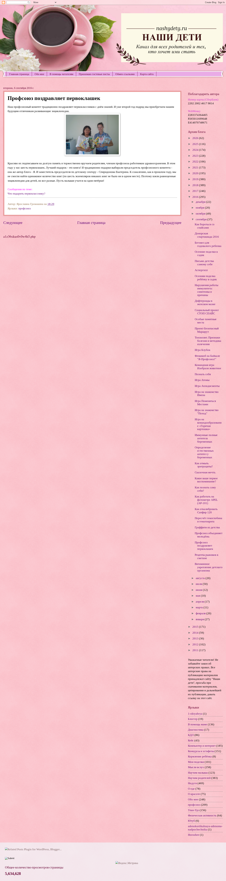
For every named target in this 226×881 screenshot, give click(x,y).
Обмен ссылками (125, 74)
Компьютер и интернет (202, 745)
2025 (195, 144)
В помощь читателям (61, 74)
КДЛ (191, 735)
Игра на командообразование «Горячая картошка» (208, 424)
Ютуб (191, 820)
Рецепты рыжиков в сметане (206, 556)
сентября (201, 219)
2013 (195, 638)
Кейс (191, 740)
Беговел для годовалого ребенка (208, 244)
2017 (195, 191)
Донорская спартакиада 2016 (207, 235)
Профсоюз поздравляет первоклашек (204, 546)
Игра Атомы (202, 380)
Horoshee (193, 834)
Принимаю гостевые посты (94, 74)
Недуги (192, 783)
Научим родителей (199, 778)
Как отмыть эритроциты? (204, 465)
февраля (201, 613)
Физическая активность (202, 815)
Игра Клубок (202, 350)
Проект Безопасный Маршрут (207, 330)
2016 (195, 196)
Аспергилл (201, 270)
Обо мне (39, 74)
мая (198, 595)
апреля (200, 601)
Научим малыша (198, 772)
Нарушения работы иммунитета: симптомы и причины (206, 290)
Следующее (12, 222)
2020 (195, 173)
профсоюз (24, 208)
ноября (200, 207)
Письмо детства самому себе (204, 262)
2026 (195, 138)
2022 (195, 161)
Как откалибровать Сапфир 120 (206, 511)
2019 (195, 179)
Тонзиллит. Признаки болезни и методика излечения (208, 341)
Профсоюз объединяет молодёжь (208, 535)
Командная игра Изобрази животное (208, 366)
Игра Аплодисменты (207, 386)
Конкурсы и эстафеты (201, 751)
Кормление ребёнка (200, 756)
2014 (195, 632)
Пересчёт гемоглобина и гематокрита (208, 520)
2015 (195, 626)
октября (201, 213)
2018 (195, 185)
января (200, 619)
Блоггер (193, 719)
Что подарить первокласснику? (26, 193)
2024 (195, 149)
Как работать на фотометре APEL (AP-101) (206, 500)
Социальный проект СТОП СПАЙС (207, 312)
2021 (195, 167)
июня (199, 589)
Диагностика (195, 729)
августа (200, 578)
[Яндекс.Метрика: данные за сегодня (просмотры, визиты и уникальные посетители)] (126, 863)
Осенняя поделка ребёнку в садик (206, 277)
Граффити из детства (207, 527)
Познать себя (203, 374)
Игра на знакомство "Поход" (207, 412)
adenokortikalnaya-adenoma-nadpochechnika (205, 828)
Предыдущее (170, 222)
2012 (195, 644)
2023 (195, 155)
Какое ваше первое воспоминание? (206, 480)
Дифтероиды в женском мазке (205, 302)
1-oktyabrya (195, 713)
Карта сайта (147, 74)
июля (199, 584)
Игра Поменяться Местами (205, 402)
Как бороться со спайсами (204, 226)
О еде (191, 788)
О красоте (194, 794)
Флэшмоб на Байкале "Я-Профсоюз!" (207, 357)
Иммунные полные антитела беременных (206, 438)
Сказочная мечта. (205, 472)
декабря (201, 201)
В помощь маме (197, 724)
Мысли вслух (196, 767)
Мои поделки (196, 762)
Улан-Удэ (193, 810)
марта (199, 607)
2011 (195, 650)
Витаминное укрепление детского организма (209, 567)
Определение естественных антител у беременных (204, 452)
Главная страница (19, 74)
